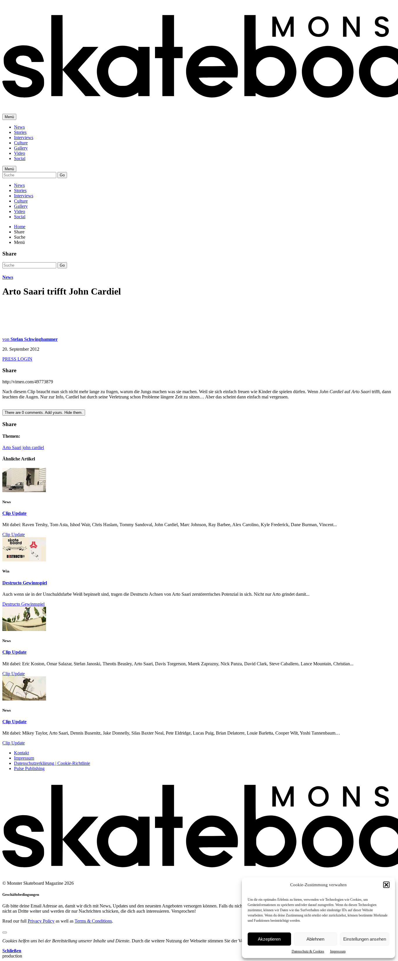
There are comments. (44, 412)
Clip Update (14, 513)
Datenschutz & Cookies (308, 951)
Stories (20, 132)
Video (19, 153)
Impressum (338, 951)
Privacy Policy (41, 921)
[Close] (4, 932)
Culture (21, 142)
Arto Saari (11, 447)
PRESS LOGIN (17, 359)
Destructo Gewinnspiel (24, 582)
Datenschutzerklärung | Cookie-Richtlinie (52, 763)
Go (62, 175)
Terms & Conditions (93, 921)
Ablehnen (315, 939)
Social (19, 158)
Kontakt (21, 752)
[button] (386, 885)
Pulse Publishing (29, 768)
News (19, 127)
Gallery (21, 148)
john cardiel (33, 447)
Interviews (23, 137)
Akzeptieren (269, 939)
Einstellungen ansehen (364, 939)
